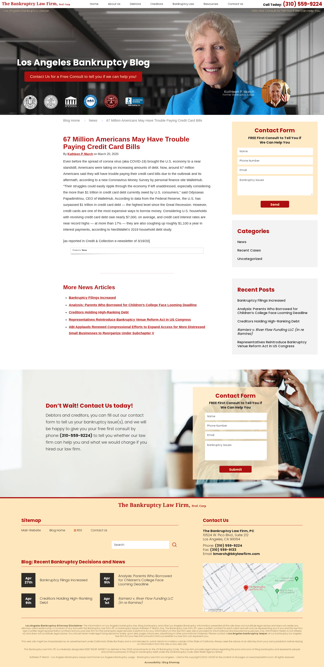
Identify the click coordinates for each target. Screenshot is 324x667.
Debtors (135, 4)
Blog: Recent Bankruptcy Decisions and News (73, 562)
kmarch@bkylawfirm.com (236, 553)
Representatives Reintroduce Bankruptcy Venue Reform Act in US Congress (130, 319)
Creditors (156, 4)
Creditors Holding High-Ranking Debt (99, 312)
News (93, 120)
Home (94, 4)
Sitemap (31, 520)
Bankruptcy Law (183, 4)
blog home (71, 120)
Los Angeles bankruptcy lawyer (247, 633)
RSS (79, 530)
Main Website (31, 530)
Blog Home (57, 530)
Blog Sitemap (171, 662)
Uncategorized (249, 258)
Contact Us (99, 530)
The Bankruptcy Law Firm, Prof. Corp (36, 4)
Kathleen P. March (80, 154)
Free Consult (83, 76)
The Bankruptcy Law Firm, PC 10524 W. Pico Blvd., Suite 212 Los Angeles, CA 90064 (253, 587)
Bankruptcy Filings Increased (92, 298)
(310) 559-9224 (292, 4)
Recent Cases (249, 250)
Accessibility (153, 662)
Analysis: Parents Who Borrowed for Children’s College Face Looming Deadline (133, 305)
